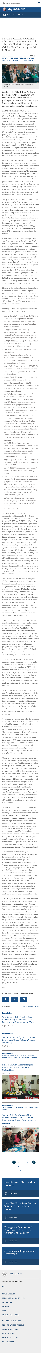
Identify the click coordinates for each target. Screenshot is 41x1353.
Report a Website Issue (13, 1325)
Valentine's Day (8, 1108)
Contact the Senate (11, 1321)
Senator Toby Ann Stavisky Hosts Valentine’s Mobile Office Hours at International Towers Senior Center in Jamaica (19, 1119)
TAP (3, 60)
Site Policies (8, 1333)
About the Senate (10, 1315)
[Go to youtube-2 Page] (3, 1286)
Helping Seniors (21, 1108)
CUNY (15, 60)
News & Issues (8, 1294)
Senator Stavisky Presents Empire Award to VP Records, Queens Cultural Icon (17, 1067)
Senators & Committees (13, 1298)
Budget (5, 1306)
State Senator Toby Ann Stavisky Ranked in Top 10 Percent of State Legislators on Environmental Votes (18, 1020)
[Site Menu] (39, 3)
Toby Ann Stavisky (16, 10)
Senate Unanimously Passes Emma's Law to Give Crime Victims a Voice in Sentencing (18, 1040)
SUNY (9, 60)
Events (5, 1311)
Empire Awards (7, 1057)
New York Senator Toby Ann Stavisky (18, 58)
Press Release (7, 1013)
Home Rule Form (10, 1329)
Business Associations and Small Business (18, 1056)
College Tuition (27, 60)
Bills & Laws (8, 1302)
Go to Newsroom (30, 1006)
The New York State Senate (13, 3)
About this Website (11, 1338)
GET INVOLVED (8, 1342)
